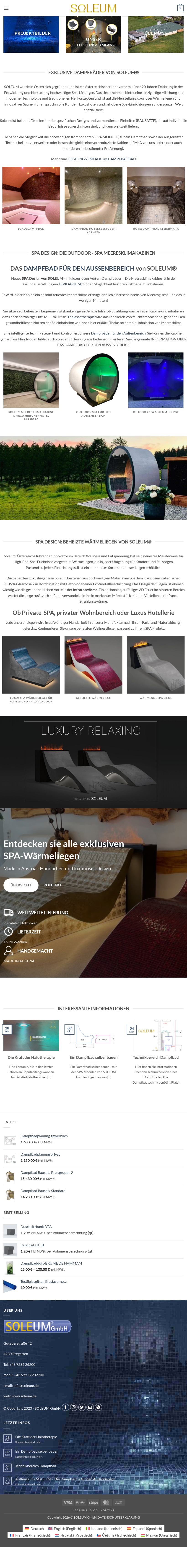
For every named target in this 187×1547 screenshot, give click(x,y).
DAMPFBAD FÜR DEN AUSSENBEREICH (79, 268)
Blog (94, 1510)
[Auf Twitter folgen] (82, 1407)
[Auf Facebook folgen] (65, 1407)
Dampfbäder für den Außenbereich (118, 333)
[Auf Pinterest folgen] (98, 1407)
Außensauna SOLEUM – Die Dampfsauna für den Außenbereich (65, 1479)
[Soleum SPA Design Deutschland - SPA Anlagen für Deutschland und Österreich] (93, 8)
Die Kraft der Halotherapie (31, 1057)
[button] (6, 8)
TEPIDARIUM (70, 284)
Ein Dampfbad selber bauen (93, 1057)
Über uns (80, 1510)
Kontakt (107, 1510)
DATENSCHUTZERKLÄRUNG (118, 1517)
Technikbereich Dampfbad (156, 1057)
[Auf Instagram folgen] (74, 1407)
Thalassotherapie (81, 316)
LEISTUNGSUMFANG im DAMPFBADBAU (102, 159)
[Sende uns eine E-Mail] (90, 1407)
